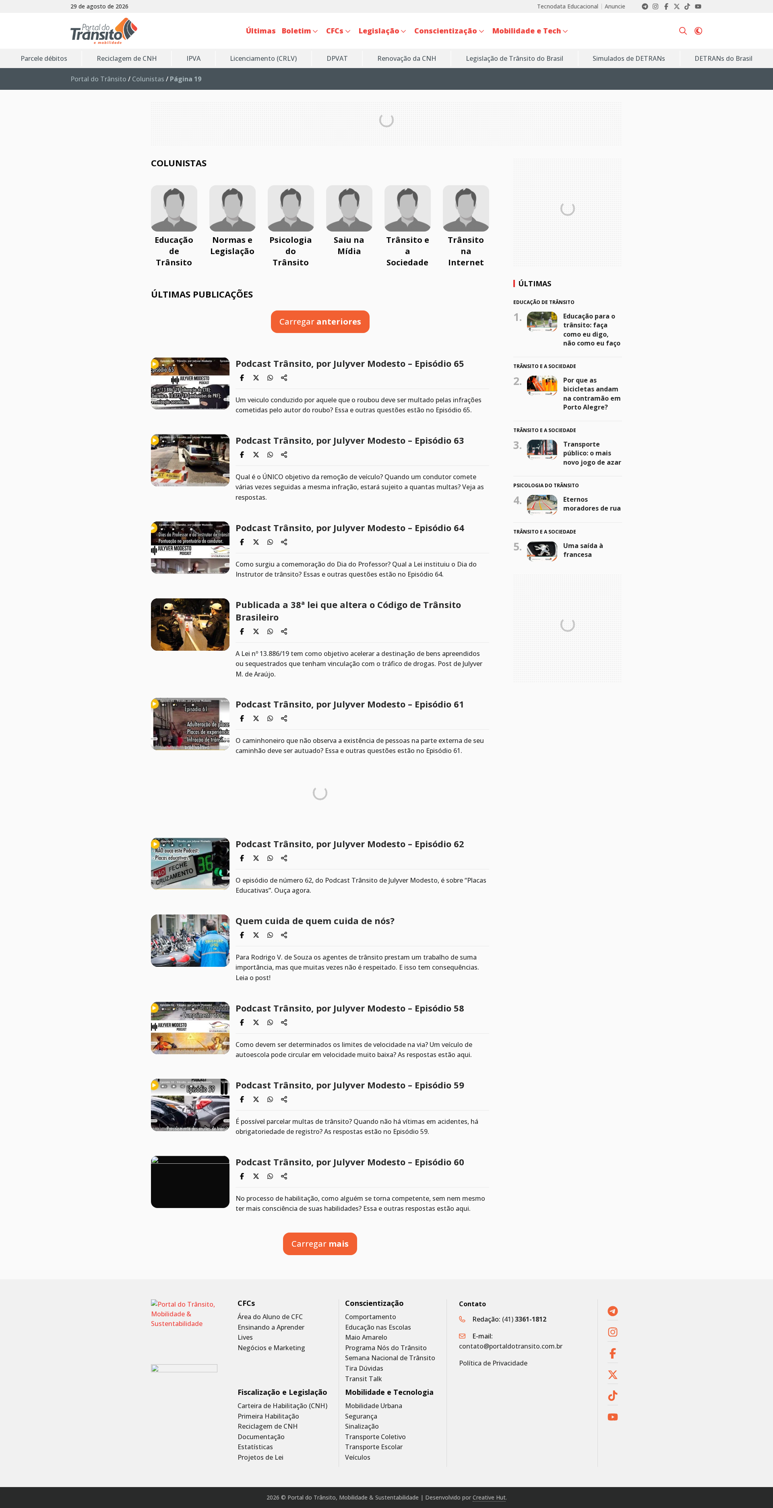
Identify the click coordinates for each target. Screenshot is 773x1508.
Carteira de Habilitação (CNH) (282, 1406)
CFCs (246, 1303)
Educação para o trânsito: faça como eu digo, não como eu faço (591, 329)
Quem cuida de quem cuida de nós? (315, 920)
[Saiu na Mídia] (349, 208)
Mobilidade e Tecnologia (389, 1392)
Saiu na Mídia (349, 245)
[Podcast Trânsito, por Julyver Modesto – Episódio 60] (190, 1182)
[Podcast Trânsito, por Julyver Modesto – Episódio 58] (190, 1028)
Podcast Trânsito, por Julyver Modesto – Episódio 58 (350, 1008)
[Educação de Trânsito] (174, 208)
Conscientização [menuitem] (445, 30)
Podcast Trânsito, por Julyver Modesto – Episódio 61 (350, 704)
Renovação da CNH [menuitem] (406, 58)
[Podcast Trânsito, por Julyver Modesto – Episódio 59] (190, 1105)
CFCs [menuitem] (334, 30)
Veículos (357, 1457)
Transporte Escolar (374, 1447)
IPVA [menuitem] (193, 58)
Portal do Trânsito (98, 78)
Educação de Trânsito (174, 251)
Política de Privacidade (493, 1363)
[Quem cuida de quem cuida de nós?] (190, 940)
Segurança (361, 1416)
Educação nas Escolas (378, 1327)
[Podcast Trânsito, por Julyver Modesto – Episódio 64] (190, 547)
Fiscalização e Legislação (282, 1392)
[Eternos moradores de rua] (542, 505)
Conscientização (374, 1303)
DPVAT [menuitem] (337, 58)
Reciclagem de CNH (268, 1426)
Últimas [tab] (534, 283)
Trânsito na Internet (466, 251)
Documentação (261, 1437)
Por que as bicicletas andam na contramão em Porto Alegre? (592, 394)
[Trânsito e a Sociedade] (407, 208)
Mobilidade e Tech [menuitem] (526, 30)
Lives (245, 1337)
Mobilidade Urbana (373, 1406)
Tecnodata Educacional (567, 6)
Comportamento (370, 1317)
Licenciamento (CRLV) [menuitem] (263, 58)
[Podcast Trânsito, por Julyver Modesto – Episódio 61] (190, 724)
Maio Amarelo (366, 1337)
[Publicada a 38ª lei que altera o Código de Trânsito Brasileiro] (190, 624)
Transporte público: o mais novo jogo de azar (592, 453)
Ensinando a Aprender (271, 1327)
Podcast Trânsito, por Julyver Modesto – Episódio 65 (350, 363)
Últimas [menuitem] (261, 30)
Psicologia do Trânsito (290, 251)
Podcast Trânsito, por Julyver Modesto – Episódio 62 (350, 844)
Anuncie (615, 6)
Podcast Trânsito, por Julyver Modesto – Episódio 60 (350, 1162)
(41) (524, 1319)
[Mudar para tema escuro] (698, 31)
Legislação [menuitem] (379, 30)
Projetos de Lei (260, 1457)
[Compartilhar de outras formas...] (284, 377)
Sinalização (362, 1426)
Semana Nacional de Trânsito (390, 1358)
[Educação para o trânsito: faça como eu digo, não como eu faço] (542, 321)
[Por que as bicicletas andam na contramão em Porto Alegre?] (542, 386)
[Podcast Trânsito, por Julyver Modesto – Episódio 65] (190, 383)
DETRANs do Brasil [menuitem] (723, 58)
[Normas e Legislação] (232, 208)
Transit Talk (363, 1379)
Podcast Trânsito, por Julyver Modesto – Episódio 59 (350, 1085)
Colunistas (148, 78)
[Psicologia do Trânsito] (291, 208)
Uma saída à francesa (583, 550)
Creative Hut (489, 1497)
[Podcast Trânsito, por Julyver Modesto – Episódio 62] (190, 864)
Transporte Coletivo (375, 1437)
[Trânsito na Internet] (466, 208)
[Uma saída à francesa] (542, 551)
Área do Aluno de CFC (270, 1317)
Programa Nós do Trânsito (386, 1348)
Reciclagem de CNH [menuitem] (127, 58)
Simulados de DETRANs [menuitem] (629, 58)
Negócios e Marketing (271, 1348)
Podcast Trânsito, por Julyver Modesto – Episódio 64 (350, 527)
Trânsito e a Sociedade (407, 251)
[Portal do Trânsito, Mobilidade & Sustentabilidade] (184, 1325)
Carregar (320, 321)
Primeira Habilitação (268, 1416)
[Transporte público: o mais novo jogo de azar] (542, 450)
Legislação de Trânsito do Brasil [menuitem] (514, 58)
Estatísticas (255, 1447)
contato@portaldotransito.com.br (510, 1346)
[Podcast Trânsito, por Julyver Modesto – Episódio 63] (190, 460)
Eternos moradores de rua (592, 504)
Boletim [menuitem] (296, 30)
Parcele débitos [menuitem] (44, 58)
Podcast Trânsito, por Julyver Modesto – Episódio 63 (350, 440)
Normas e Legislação (232, 245)
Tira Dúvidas (364, 1368)
